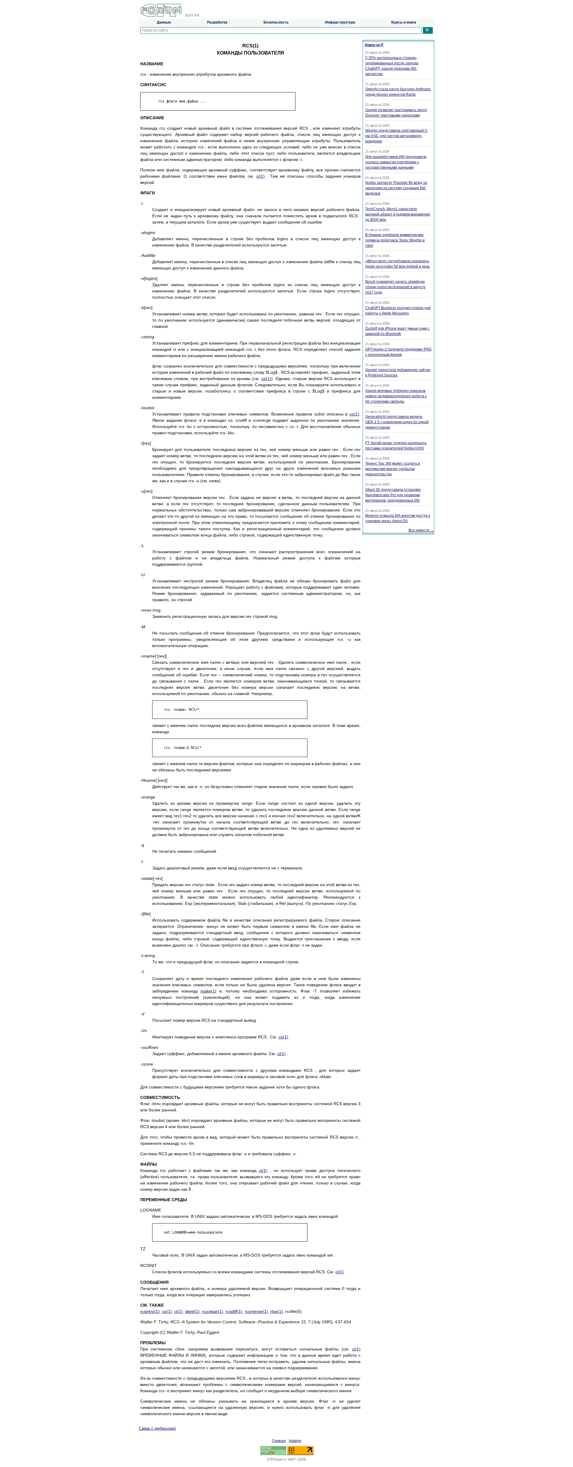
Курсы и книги (403, 22)
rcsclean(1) (212, 1311)
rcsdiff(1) (234, 1311)
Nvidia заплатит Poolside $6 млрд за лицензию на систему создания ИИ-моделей (396, 188)
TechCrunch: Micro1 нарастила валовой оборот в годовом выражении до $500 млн (397, 214)
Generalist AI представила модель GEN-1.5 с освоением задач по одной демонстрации (397, 422)
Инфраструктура (340, 22)
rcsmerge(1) (256, 1311)
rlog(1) (276, 1311)
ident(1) (192, 1311)
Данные (164, 22)
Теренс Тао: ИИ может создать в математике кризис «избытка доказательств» (392, 468)
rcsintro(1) (150, 1311)
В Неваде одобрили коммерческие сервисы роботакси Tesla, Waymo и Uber (395, 240)
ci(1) (260, 176)
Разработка (217, 22)
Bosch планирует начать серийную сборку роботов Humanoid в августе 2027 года (395, 287)
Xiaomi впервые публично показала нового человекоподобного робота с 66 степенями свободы (396, 396)
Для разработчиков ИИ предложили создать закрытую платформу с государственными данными (395, 162)
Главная (279, 1441)
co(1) (266, 378)
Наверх (295, 1441)
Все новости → (421, 530)
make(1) (208, 991)
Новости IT (374, 45)
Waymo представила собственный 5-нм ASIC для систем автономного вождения (396, 135)
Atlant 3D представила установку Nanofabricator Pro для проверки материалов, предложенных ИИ (393, 495)
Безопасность (276, 22)
